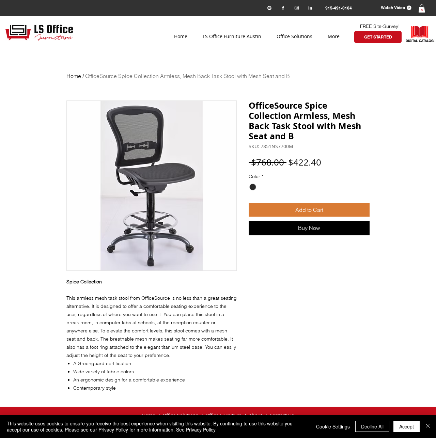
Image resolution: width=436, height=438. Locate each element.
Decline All (372, 426)
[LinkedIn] (310, 7)
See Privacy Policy (196, 429)
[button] (394, 7)
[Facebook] (283, 7)
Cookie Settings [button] (333, 426)
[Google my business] (269, 7)
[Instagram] (296, 7)
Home (73, 76)
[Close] (428, 426)
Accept (406, 426)
